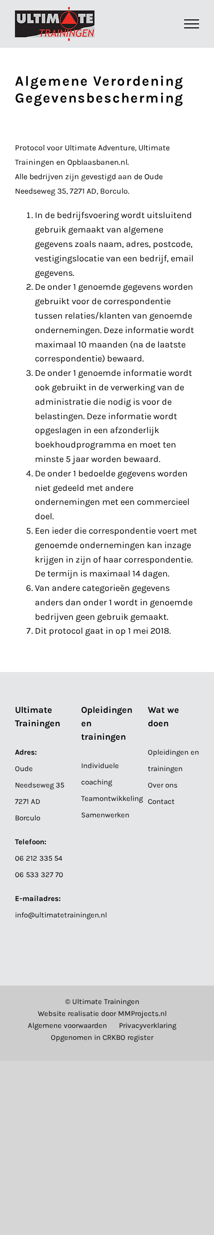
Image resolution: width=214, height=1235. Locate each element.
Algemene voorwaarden (67, 1025)
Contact (161, 801)
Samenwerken (105, 814)
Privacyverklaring (147, 1025)
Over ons (163, 785)
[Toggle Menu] (192, 23)
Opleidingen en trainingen (173, 760)
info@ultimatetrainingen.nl (61, 914)
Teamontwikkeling (106, 798)
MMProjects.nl (142, 1013)
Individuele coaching (100, 773)
